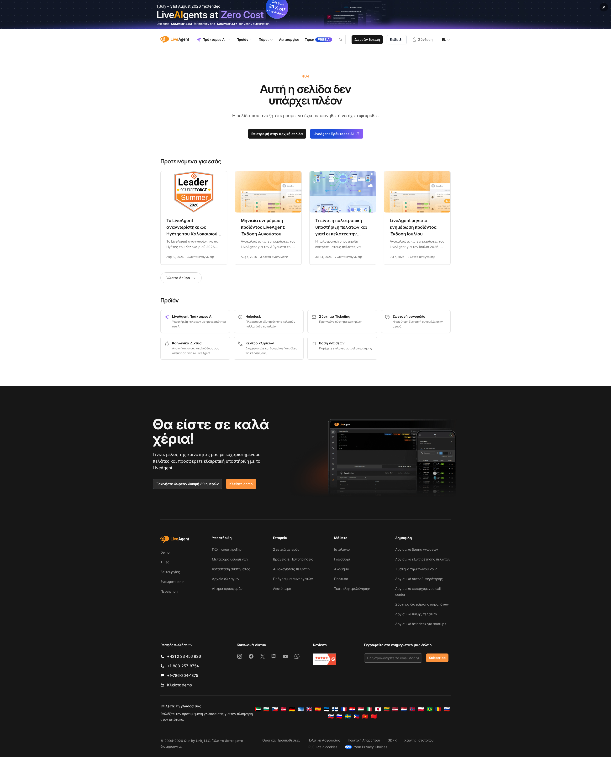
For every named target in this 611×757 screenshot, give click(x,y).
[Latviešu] (395, 709)
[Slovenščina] (339, 716)
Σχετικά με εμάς (286, 549)
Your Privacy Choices (370, 747)
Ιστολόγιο (342, 549)
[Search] (343, 39)
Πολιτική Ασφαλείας (323, 740)
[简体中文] (374, 716)
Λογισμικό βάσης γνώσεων (416, 549)
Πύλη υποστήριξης (227, 549)
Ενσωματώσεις (172, 582)
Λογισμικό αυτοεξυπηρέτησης (419, 579)
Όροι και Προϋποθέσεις (281, 740)
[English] (309, 709)
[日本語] (378, 709)
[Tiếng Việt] (365, 716)
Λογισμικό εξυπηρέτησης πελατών (422, 559)
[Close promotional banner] (604, 7)
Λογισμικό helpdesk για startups (420, 624)
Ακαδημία (341, 569)
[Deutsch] (292, 709)
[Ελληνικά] (301, 709)
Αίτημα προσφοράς (227, 588)
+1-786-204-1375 (182, 675)
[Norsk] (412, 709)
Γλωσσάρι (342, 559)
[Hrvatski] (352, 709)
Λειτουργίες (170, 572)
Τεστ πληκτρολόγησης (352, 588)
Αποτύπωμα (282, 588)
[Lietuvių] (387, 709)
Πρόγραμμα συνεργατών (293, 579)
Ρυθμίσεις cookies (322, 747)
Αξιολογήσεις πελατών (291, 569)
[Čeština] (275, 709)
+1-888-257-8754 (183, 666)
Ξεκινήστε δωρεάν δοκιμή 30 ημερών (187, 484)
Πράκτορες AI (214, 39)
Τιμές (164, 562)
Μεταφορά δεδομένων (230, 559)
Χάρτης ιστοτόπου (418, 740)
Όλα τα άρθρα (178, 278)
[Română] (438, 709)
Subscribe (437, 658)
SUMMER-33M (181, 24)
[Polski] (421, 709)
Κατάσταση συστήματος (231, 569)
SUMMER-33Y (227, 24)
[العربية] (258, 709)
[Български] (266, 709)
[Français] (344, 709)
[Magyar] (361, 709)
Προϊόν (242, 39)
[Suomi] (335, 709)
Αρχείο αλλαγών (225, 579)
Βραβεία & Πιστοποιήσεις (293, 559)
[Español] (318, 709)
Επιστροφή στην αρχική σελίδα (277, 134)
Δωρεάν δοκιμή (367, 39)
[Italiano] (369, 709)
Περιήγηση (169, 591)
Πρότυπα (341, 579)
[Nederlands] (404, 709)
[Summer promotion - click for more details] (305, 14)
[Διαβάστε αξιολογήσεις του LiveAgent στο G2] (324, 659)
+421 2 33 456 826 (184, 656)
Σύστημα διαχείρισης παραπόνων (422, 604)
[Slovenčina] (331, 716)
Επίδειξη (397, 39)
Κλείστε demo (241, 484)
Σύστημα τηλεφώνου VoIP (416, 569)
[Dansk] (283, 709)
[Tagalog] (356, 716)
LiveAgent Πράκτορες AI (333, 134)
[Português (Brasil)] (429, 709)
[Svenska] (348, 716)
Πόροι (264, 39)
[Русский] (447, 709)
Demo (164, 552)
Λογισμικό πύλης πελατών (416, 614)
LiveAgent (162, 467)
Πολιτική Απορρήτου (364, 740)
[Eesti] (326, 709)
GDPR (392, 740)
